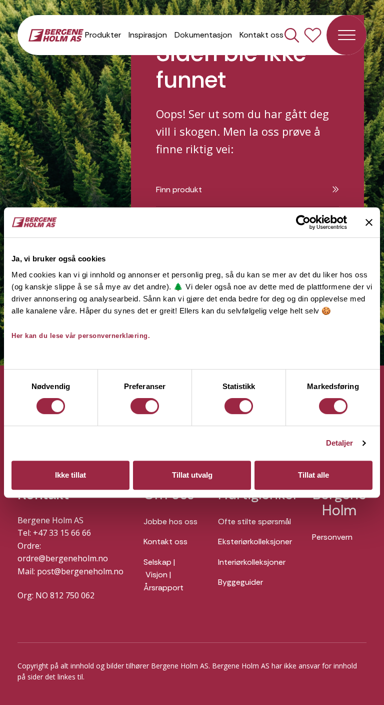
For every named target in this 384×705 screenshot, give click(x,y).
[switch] (144, 406)
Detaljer (340, 443)
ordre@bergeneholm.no (63, 558)
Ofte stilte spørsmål (254, 521)
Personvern (332, 537)
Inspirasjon (147, 35)
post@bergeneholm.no (80, 571)
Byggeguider (240, 582)
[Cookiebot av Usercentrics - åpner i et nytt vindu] (303, 222)
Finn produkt (179, 189)
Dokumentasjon (203, 35)
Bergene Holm (339, 502)
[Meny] (346, 35)
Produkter (103, 35)
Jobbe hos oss (171, 521)
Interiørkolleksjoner (252, 562)
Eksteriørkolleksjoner (255, 541)
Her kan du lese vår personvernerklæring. (81, 335)
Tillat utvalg (192, 475)
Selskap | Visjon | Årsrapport (164, 575)
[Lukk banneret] (369, 222)
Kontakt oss (262, 35)
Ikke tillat (70, 475)
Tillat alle (313, 475)
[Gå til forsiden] (56, 34)
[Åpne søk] (291, 35)
